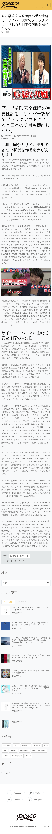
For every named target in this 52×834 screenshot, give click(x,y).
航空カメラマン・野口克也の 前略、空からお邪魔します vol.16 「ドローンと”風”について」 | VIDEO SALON (30, 688)
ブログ (7, 773)
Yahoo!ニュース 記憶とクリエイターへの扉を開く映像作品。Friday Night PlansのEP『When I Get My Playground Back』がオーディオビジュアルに (31, 640)
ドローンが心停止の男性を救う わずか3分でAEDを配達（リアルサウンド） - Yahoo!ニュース (31, 624)
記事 (8, 32)
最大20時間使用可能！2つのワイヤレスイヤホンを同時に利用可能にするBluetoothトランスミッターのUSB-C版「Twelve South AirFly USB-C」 (31, 705)
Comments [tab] (21, 602)
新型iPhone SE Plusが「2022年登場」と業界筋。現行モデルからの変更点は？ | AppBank (31, 656)
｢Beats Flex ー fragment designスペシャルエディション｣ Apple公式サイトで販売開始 (30, 608)
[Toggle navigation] (39, 5)
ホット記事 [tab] (8, 602)
